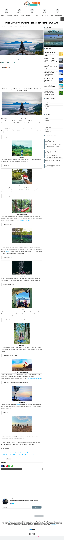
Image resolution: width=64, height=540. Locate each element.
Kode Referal (58, 15)
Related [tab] (11, 468)
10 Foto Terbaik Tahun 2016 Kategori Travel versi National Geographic (19, 454)
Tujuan (16, 15)
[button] (2, 466)
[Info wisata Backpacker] (32, 4)
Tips (47, 108)
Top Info (9, 458)
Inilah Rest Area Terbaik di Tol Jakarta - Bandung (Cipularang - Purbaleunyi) (50, 60)
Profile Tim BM (53, 524)
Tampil (7, 67)
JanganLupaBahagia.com (7, 521)
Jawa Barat (48, 125)
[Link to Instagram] (32, 534)
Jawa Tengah (48, 127)
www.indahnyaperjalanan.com (34, 378)
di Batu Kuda (24, 220)
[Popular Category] (53, 32)
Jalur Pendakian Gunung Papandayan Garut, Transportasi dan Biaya (50, 80)
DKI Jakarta (48, 122)
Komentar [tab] (32, 468)
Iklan (52, 15)
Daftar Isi (9, 15)
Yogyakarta (48, 131)
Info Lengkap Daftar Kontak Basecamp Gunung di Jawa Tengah (50, 66)
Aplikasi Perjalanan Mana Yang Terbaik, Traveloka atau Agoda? (51, 54)
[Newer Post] (36, 516)
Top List (22, 15)
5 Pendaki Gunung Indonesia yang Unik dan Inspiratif (15, 452)
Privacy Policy (27, 530)
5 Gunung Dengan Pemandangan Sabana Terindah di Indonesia (49, 93)
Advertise (32, 530)
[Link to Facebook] (30, 534)
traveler (8, 251)
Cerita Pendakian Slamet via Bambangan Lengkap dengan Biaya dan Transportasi (51, 73)
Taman (47, 106)
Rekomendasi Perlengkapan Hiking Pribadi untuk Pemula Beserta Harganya (53, 146)
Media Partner (37, 530)
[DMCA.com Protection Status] (32, 529)
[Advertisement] (15, 78)
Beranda (3, 15)
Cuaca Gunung (45, 15)
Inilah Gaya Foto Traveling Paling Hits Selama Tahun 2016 (31, 23)
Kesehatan (48, 102)
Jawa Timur (48, 129)
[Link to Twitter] (34, 534)
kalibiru (18, 404)
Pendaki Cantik (30, 15)
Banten (47, 120)
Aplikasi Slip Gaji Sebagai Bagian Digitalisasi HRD (50, 85)
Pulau (47, 104)
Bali (47, 118)
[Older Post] (41, 516)
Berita (37, 15)
